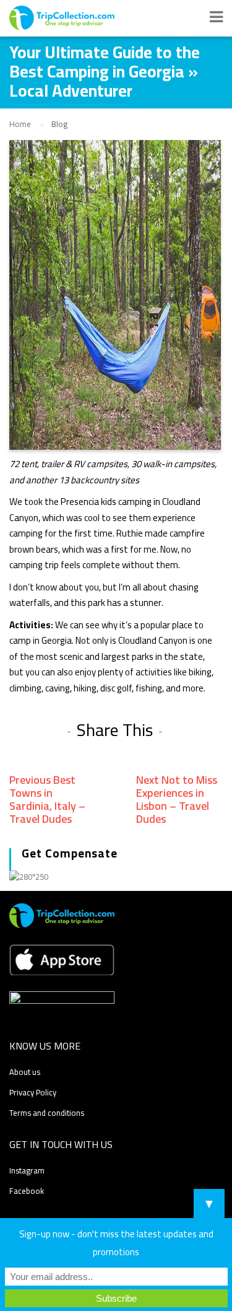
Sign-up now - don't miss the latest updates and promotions (116, 1243)
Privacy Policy (32, 1092)
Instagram (27, 1170)
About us (24, 1071)
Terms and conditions (46, 1112)
